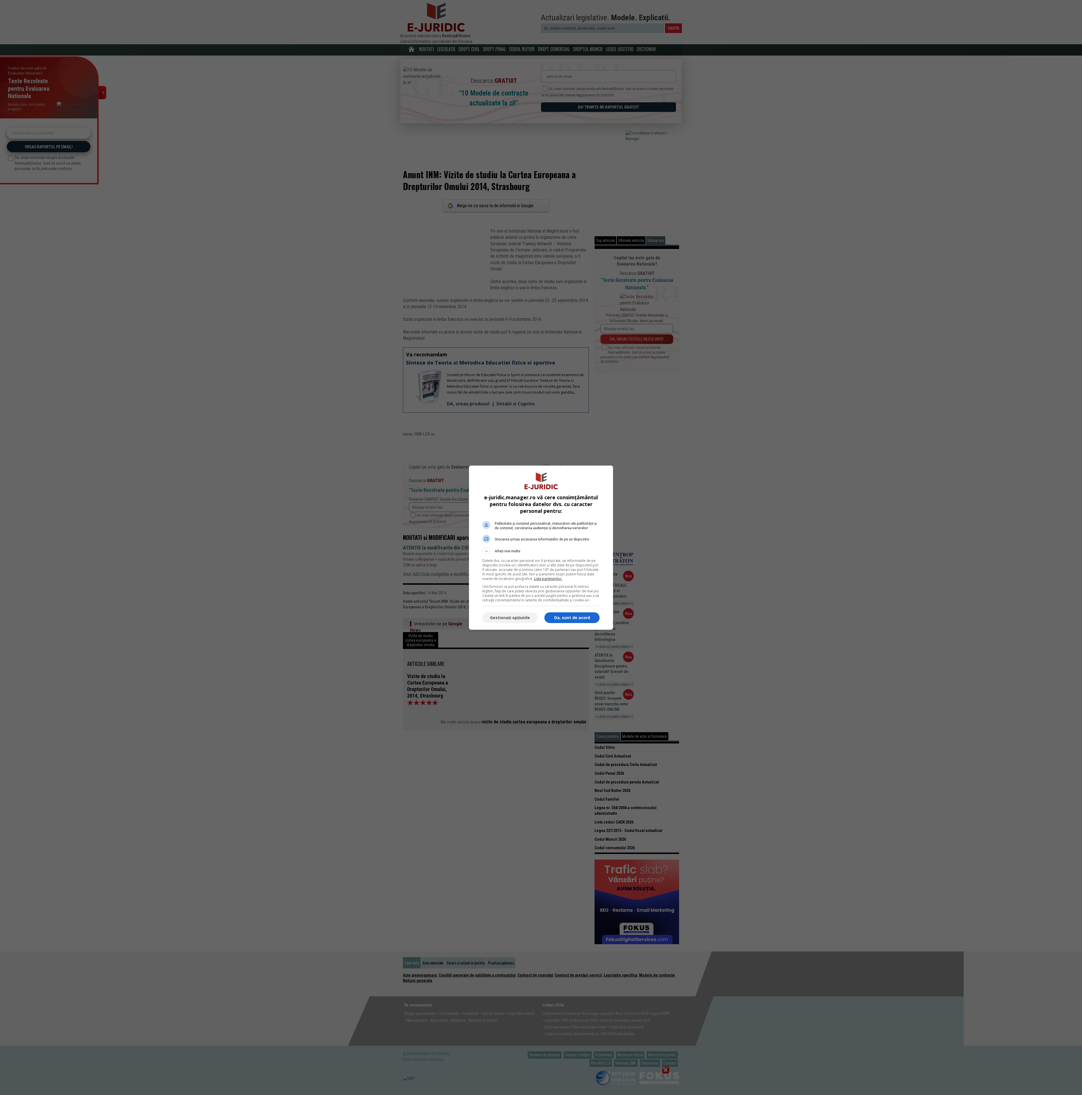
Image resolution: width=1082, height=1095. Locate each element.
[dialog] (541, 547)
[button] (541, 551)
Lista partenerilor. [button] (548, 578)
